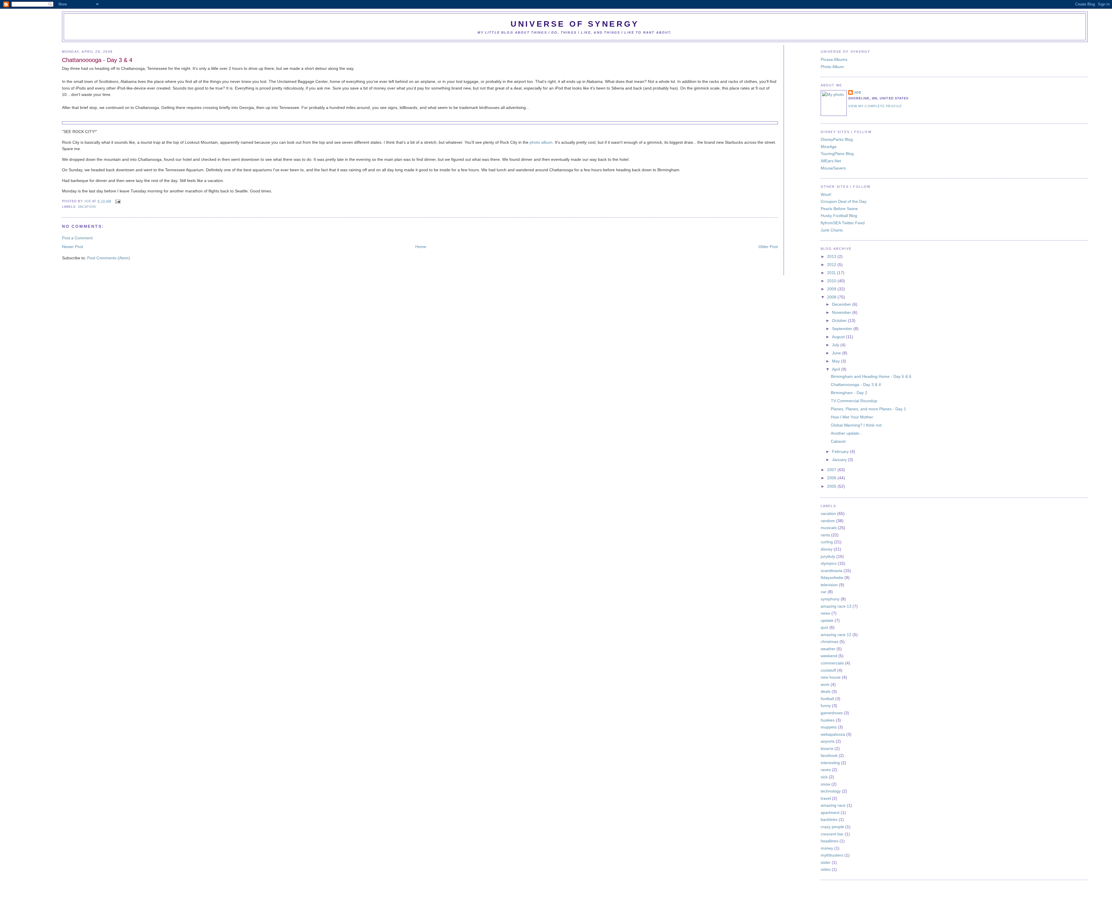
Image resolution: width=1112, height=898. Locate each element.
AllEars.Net (831, 161)
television (829, 584)
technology (831, 791)
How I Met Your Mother (852, 417)
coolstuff (828, 670)
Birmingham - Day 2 (849, 392)
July (836, 345)
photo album (541, 142)
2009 (832, 289)
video (826, 869)
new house (831, 677)
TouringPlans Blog (837, 153)
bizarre (827, 748)
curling (827, 542)
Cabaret (838, 441)
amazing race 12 (836, 634)
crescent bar (832, 834)
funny (826, 705)
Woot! (826, 194)
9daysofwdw (832, 577)
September (842, 328)
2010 (832, 280)
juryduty (828, 556)
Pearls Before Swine (839, 208)
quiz (824, 627)
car (823, 591)
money (827, 848)
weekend (829, 655)
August (839, 336)
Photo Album (832, 66)
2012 (832, 264)
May (836, 361)
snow (825, 784)
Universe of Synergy (575, 23)
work (825, 684)
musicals (829, 527)
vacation (87, 206)
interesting (830, 762)
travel (826, 798)
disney (827, 549)
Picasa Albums (834, 59)
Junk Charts (832, 230)
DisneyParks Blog (837, 139)
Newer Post (72, 246)
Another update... (847, 433)
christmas (829, 641)
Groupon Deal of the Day (843, 201)
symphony (830, 599)
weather (828, 648)
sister (826, 862)
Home (420, 246)
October (840, 320)
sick (824, 777)
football (827, 698)
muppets (829, 727)
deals (826, 691)
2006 (832, 478)
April (836, 369)
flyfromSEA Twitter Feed (843, 223)
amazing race (833, 805)
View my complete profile (875, 106)
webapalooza (833, 734)
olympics (829, 563)
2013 (832, 256)
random (828, 520)
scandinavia (831, 570)
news (825, 613)
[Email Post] (116, 201)
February (841, 451)
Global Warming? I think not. (857, 425)
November (842, 312)
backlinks (829, 819)
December (842, 304)
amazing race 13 (836, 606)
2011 (832, 272)
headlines (829, 841)
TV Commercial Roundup (854, 400)
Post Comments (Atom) (108, 258)
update (827, 620)
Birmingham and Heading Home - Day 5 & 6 (871, 376)
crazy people (832, 826)
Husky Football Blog (839, 215)
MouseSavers (833, 168)
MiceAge (829, 146)
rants (825, 535)
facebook (829, 755)
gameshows (832, 713)
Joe (88, 201)
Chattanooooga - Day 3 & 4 (856, 384)
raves (826, 769)
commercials (832, 663)
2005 (832, 486)
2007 (832, 469)
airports (828, 741)
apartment (830, 812)
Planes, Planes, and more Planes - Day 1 (868, 409)
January (840, 459)
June (837, 353)
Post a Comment (77, 238)
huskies (828, 720)
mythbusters (832, 855)
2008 (832, 297)
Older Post (768, 246)
